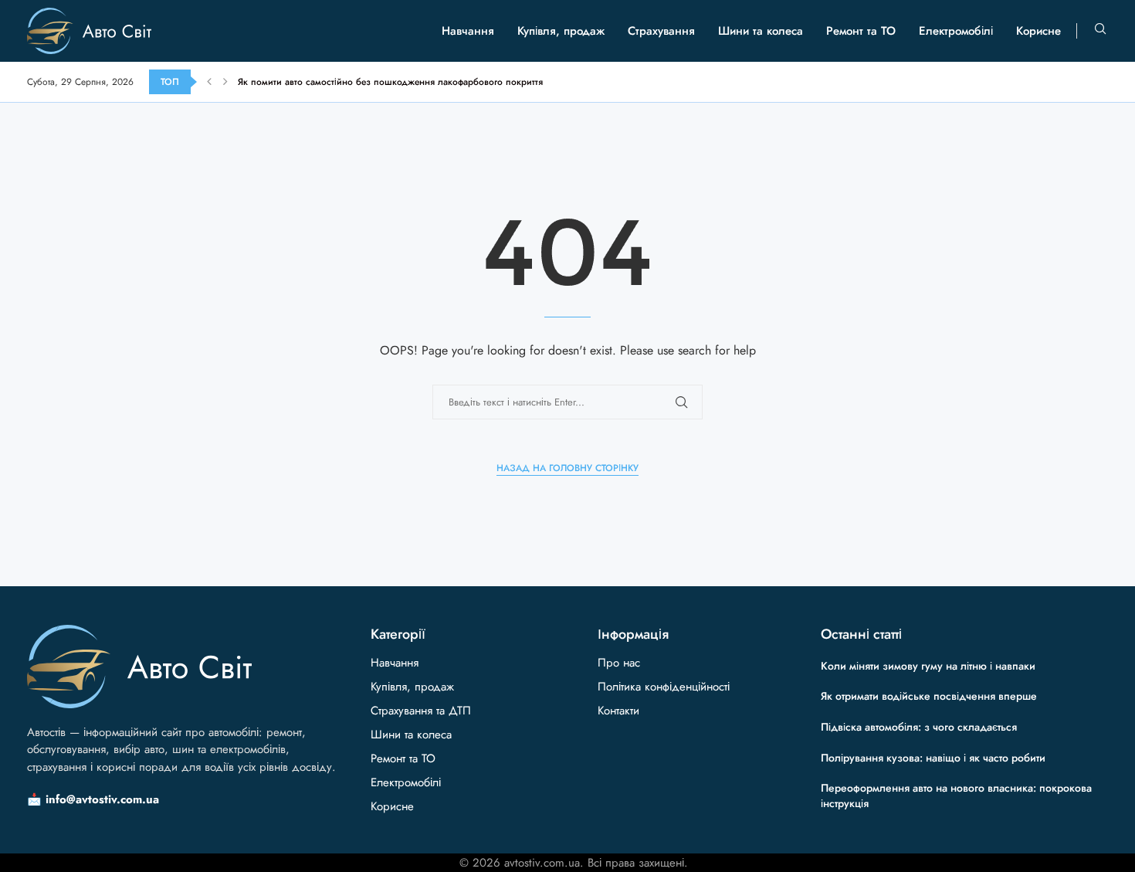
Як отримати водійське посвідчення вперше (929, 696)
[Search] (1100, 31)
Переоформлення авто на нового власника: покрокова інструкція (956, 795)
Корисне (1038, 30)
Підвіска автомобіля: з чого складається (919, 727)
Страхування (661, 30)
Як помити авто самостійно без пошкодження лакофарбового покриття (390, 82)
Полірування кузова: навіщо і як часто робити (933, 757)
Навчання (468, 30)
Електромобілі (956, 30)
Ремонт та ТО (861, 30)
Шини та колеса (760, 30)
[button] (209, 82)
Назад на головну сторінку (567, 468)
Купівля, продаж (561, 30)
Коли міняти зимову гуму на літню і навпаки (928, 666)
